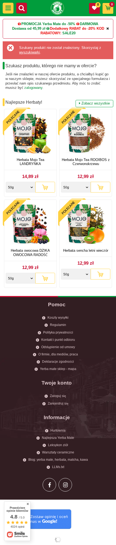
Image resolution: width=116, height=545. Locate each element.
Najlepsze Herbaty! (57, 102)
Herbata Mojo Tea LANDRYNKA (30, 162)
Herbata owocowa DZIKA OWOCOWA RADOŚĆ (30, 252)
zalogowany (33, 88)
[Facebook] (49, 485)
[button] (8, 8)
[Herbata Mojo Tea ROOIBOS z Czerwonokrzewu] (85, 134)
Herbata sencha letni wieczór (85, 250)
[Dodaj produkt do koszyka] (45, 187)
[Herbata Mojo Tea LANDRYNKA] (30, 134)
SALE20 (69, 33)
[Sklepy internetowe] (58, 539)
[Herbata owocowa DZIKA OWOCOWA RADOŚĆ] (30, 225)
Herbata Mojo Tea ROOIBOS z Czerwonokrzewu (86, 162)
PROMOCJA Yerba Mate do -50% (48, 24)
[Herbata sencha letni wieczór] (85, 225)
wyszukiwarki (29, 52)
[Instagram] (65, 485)
